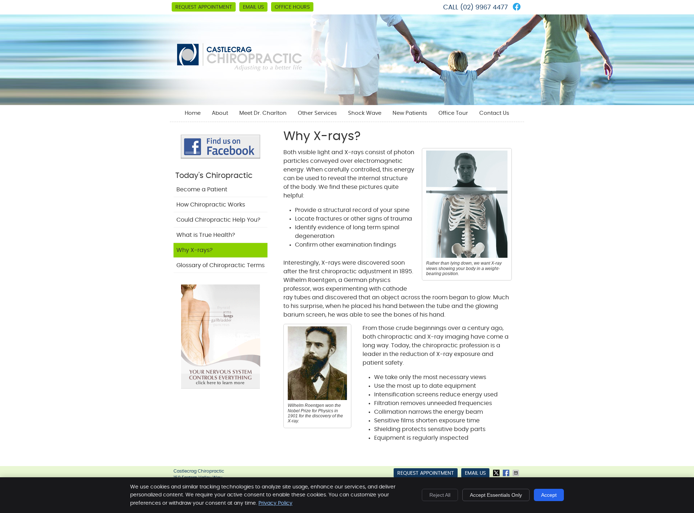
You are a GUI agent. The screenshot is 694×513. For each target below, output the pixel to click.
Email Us (253, 7)
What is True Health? (205, 235)
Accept (549, 495)
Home (193, 113)
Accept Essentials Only (496, 495)
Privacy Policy (275, 503)
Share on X (497, 473)
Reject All (439, 495)
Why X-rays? (194, 250)
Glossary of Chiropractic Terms (220, 265)
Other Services (317, 113)
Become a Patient (201, 189)
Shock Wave (364, 113)
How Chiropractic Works (210, 205)
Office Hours (292, 7)
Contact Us (494, 113)
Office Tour (453, 113)
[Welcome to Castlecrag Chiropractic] (239, 69)
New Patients (410, 113)
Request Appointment (203, 7)
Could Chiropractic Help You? (218, 220)
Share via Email (516, 473)
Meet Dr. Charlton (263, 113)
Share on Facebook (507, 473)
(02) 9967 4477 (484, 7)
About (220, 113)
